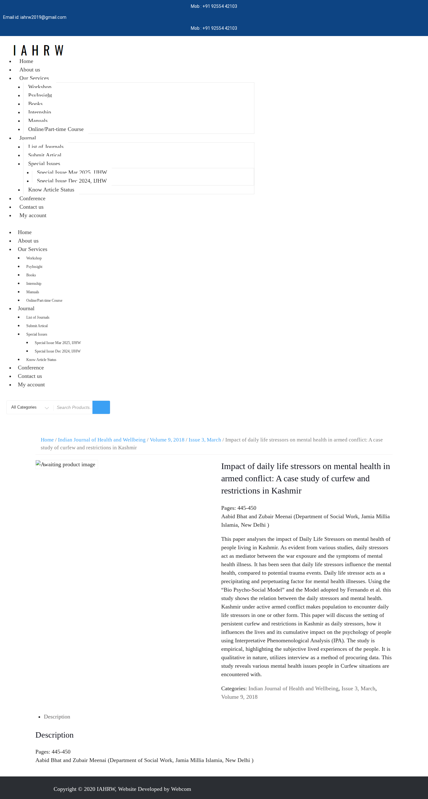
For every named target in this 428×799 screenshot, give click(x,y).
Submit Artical (44, 155)
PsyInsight (40, 95)
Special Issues (44, 163)
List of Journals (46, 147)
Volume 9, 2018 (167, 440)
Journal (27, 138)
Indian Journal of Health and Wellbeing (102, 440)
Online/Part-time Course (56, 129)
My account (32, 215)
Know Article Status (51, 189)
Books (35, 104)
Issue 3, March (205, 440)
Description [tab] (57, 716)
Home (26, 61)
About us (29, 69)
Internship (39, 112)
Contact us (31, 207)
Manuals (38, 121)
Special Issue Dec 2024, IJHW (72, 181)
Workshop (39, 87)
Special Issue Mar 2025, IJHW (72, 172)
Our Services (34, 78)
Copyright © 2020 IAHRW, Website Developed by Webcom (122, 789)
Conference (32, 198)
